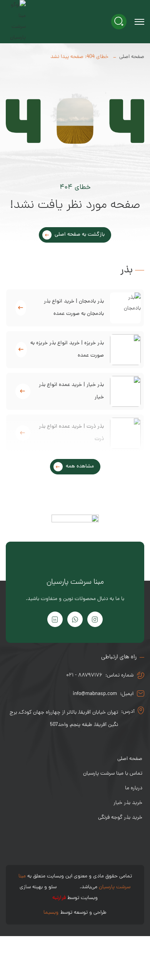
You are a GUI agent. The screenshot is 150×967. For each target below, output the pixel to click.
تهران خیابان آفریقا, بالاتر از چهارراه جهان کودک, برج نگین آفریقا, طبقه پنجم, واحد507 (64, 719)
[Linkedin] (55, 619)
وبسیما (50, 913)
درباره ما (133, 788)
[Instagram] (95, 619)
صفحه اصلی (131, 57)
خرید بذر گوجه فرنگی (120, 818)
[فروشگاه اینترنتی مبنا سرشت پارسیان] (16, 21)
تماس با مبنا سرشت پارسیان (112, 774)
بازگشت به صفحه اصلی (80, 235)
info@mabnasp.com (95, 694)
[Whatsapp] (75, 619)
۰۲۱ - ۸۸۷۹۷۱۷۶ (84, 675)
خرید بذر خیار (127, 803)
